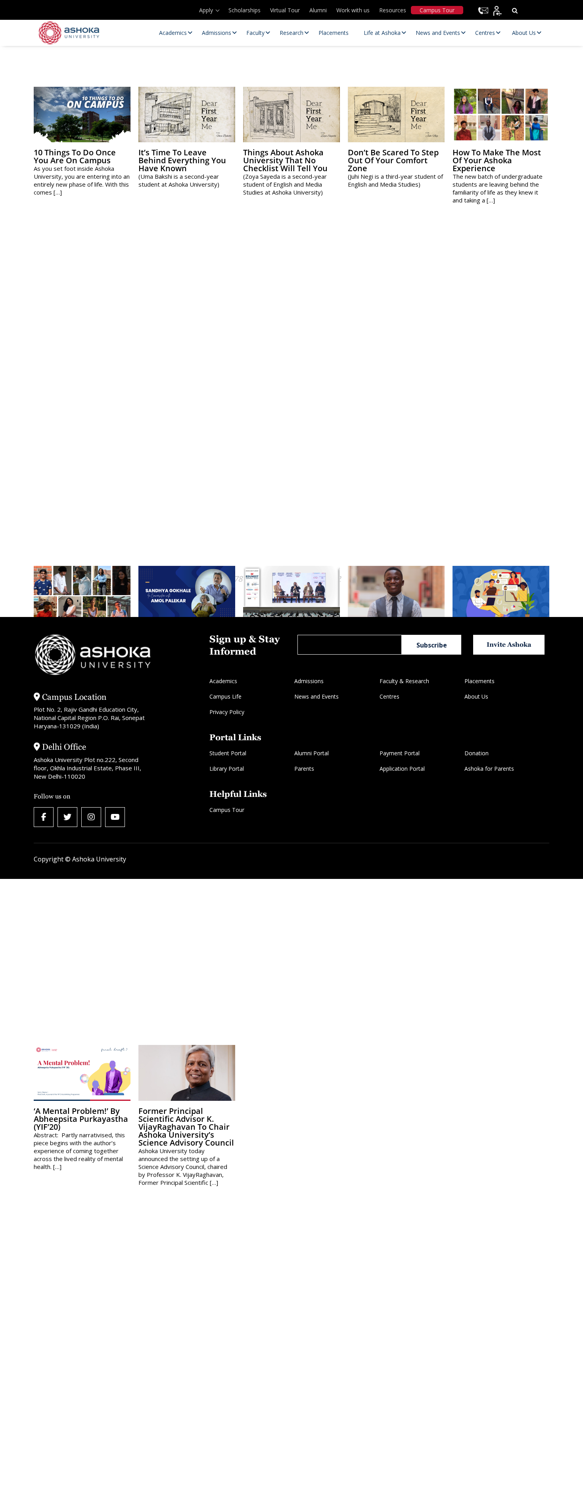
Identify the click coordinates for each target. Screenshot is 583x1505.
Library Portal (226, 768)
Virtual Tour (285, 10)
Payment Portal (400, 753)
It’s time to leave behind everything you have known (182, 160)
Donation (476, 753)
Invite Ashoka (509, 644)
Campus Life (225, 696)
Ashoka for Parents (489, 768)
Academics (223, 681)
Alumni (318, 10)
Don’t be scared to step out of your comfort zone (393, 160)
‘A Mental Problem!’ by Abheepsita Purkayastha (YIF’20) (81, 1119)
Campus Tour (437, 10)
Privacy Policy (226, 712)
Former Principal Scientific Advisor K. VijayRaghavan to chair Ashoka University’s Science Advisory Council (186, 1127)
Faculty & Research (404, 681)
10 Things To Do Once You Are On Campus (75, 156)
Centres (389, 696)
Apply (206, 10)
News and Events (316, 696)
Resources (392, 10)
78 (238, 579)
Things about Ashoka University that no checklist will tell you (285, 160)
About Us (476, 696)
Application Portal (402, 768)
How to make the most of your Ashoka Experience (497, 160)
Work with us (353, 10)
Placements (479, 681)
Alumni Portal (311, 753)
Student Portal (227, 753)
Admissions (309, 681)
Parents (304, 768)
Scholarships (244, 10)
